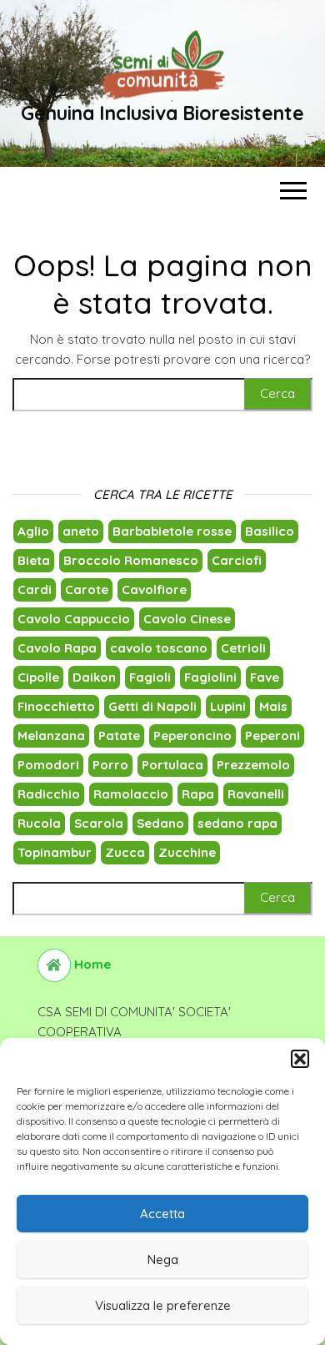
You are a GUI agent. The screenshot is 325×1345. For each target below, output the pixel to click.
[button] (300, 1058)
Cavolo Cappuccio (74, 619)
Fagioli (150, 677)
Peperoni (272, 735)
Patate (119, 735)
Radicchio (49, 794)
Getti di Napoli (152, 706)
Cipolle (38, 677)
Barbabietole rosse (172, 531)
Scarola (98, 823)
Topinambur (55, 852)
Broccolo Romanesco (130, 560)
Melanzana (51, 735)
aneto (80, 531)
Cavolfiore (154, 589)
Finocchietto (56, 706)
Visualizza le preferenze (163, 1305)
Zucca (125, 852)
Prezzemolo (253, 765)
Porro (110, 765)
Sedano (160, 823)
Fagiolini (210, 677)
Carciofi (237, 560)
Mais (273, 706)
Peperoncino (192, 735)
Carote (86, 589)
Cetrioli (243, 648)
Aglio (33, 531)
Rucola (39, 823)
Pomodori (48, 765)
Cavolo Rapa (57, 648)
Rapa (198, 794)
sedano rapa (238, 823)
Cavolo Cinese (187, 619)
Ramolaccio (130, 794)
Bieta (34, 560)
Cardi (35, 589)
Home (91, 964)
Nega (163, 1259)
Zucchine (187, 852)
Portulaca (172, 765)
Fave (264, 677)
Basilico (269, 531)
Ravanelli (256, 794)
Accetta (162, 1214)
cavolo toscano (159, 648)
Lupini (228, 706)
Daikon (94, 677)
